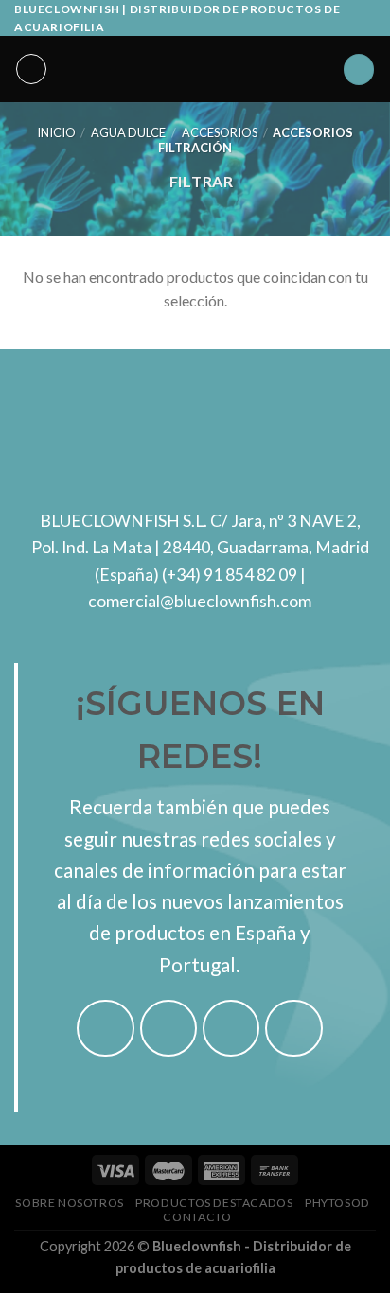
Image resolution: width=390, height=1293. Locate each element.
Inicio (56, 132)
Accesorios (219, 132)
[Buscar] (359, 69)
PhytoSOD (337, 1203)
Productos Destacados (213, 1203)
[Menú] (31, 69)
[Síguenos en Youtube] (294, 1028)
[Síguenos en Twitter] (231, 1028)
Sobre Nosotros (69, 1203)
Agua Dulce (128, 132)
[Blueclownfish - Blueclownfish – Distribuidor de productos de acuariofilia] (195, 69)
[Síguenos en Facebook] (105, 1028)
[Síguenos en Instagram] (169, 1028)
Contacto (197, 1217)
